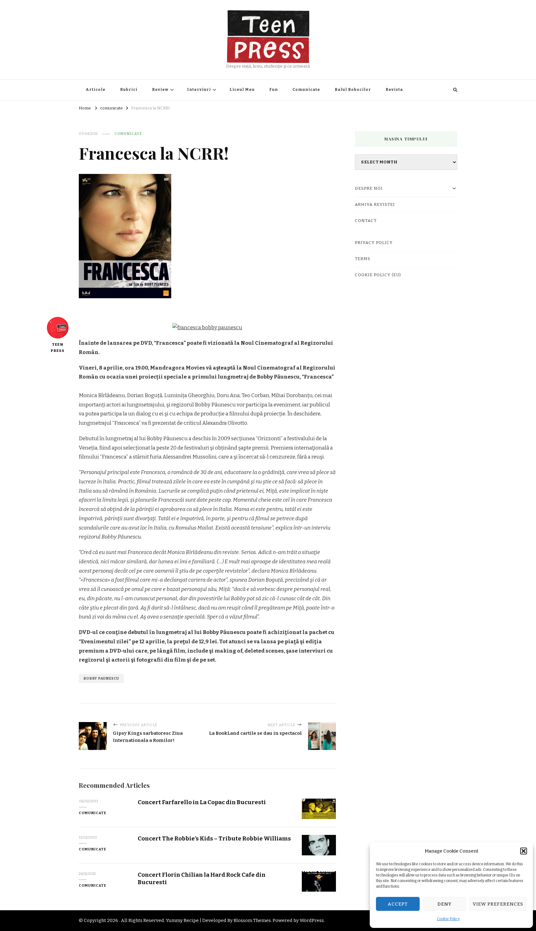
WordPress (312, 920)
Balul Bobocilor (353, 89)
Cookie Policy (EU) (378, 275)
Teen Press (58, 347)
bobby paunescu (101, 678)
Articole (95, 89)
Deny (444, 904)
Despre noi (369, 188)
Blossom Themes (252, 920)
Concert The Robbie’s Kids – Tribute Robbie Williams (214, 838)
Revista (394, 89)
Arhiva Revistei (375, 204)
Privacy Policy (374, 242)
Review (160, 89)
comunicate (128, 133)
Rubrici (128, 89)
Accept (398, 904)
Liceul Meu (242, 89)
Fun (273, 89)
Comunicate (306, 89)
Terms (362, 258)
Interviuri (199, 89)
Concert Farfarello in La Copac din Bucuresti (202, 802)
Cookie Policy (448, 919)
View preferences (498, 904)
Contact (366, 220)
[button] (523, 851)
